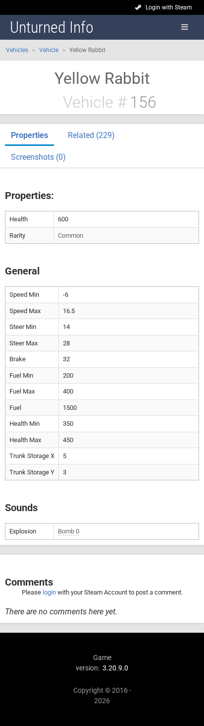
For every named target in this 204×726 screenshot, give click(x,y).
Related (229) (91, 135)
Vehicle (48, 50)
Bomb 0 (68, 531)
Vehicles (17, 50)
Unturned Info (52, 27)
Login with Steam (169, 7)
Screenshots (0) (38, 157)
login (49, 592)
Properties (29, 135)
